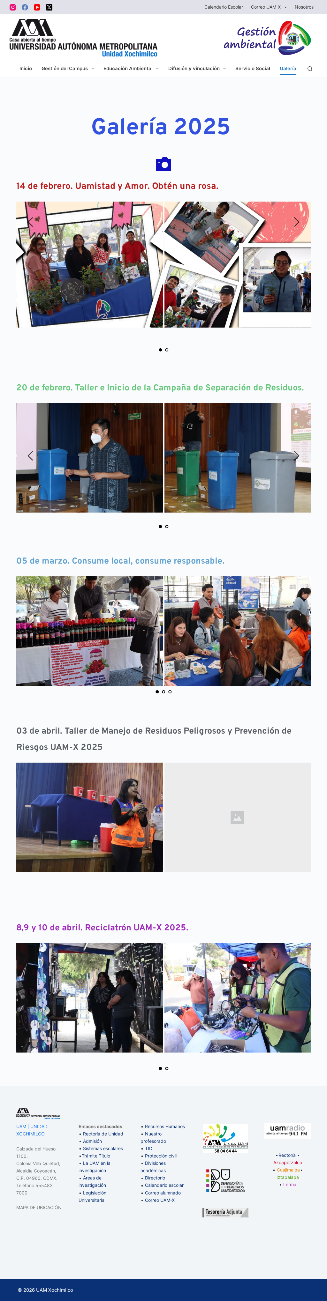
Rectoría (287, 1155)
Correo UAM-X (266, 7)
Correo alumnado (163, 1192)
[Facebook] (25, 7)
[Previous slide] (30, 222)
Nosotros (304, 7)
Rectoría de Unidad (103, 1133)
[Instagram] (13, 7)
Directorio (155, 1177)
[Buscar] (310, 68)
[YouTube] (37, 7)
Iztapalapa (288, 1177)
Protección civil (161, 1155)
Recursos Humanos (165, 1126)
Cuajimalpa (288, 1169)
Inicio (25, 68)
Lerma (289, 1184)
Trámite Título (96, 1155)
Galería (288, 68)
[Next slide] (296, 222)
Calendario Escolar (223, 7)
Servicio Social (252, 68)
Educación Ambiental (128, 68)
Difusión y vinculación (194, 68)
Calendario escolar (164, 1185)
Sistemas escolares (103, 1148)
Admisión (92, 1141)
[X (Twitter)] (49, 7)
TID (148, 1148)
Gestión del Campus (65, 68)
